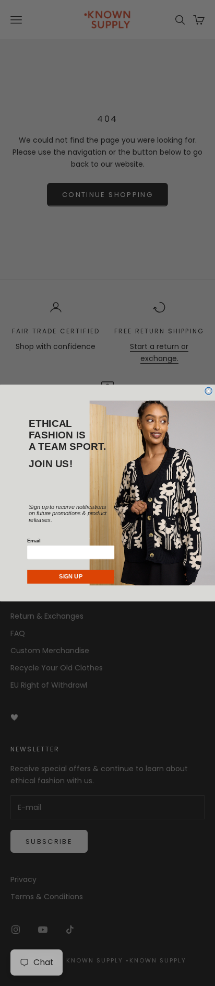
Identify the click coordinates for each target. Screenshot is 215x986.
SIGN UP (70, 577)
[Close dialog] (208, 391)
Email (33, 540)
